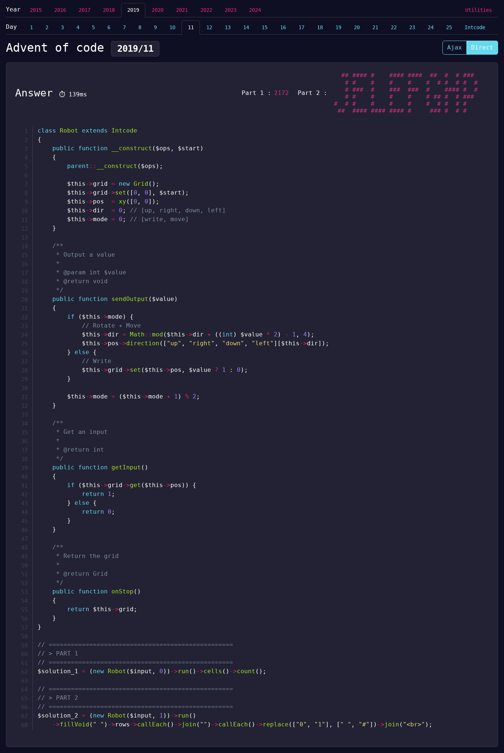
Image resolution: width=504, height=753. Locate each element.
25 (449, 27)
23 (412, 27)
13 (228, 27)
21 (375, 27)
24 (431, 27)
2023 (231, 10)
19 (338, 27)
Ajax (454, 47)
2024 (255, 10)
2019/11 (135, 49)
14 (246, 27)
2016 (60, 10)
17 (301, 27)
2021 (182, 10)
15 (264, 27)
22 (394, 27)
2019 (133, 10)
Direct (482, 47)
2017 (84, 10)
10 (172, 27)
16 (283, 27)
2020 (157, 10)
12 (209, 27)
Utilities (478, 10)
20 (357, 27)
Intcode (475, 27)
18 (320, 27)
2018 (109, 10)
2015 (36, 10)
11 (191, 27)
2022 (206, 10)
